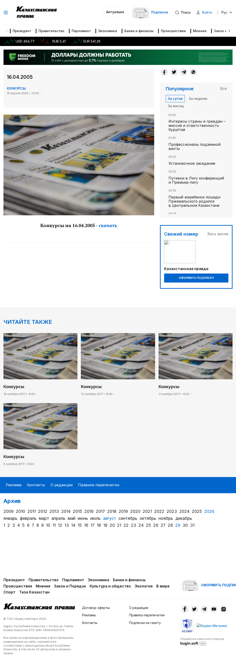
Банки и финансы (138, 31)
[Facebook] (164, 72)
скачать (108, 225)
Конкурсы (16, 88)
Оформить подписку (196, 278)
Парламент (81, 31)
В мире (163, 586)
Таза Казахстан (34, 592)
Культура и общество (110, 586)
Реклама (13, 485)
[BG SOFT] (202, 641)
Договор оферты (96, 608)
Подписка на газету (145, 623)
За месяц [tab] (176, 106)
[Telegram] (183, 72)
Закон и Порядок (70, 586)
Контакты (36, 485)
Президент (22, 31)
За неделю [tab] (198, 98)
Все (223, 88)
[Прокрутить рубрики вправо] (229, 31)
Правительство (51, 31)
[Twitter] (174, 72)
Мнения (199, 31)
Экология (144, 586)
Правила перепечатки (98, 485)
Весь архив (217, 233)
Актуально (115, 12)
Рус (224, 12)
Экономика (107, 31)
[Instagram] (223, 609)
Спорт (9, 592)
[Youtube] (214, 609)
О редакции (61, 485)
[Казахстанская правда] (37, 12)
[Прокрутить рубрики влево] (6, 31)
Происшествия (173, 31)
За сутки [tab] (175, 98)
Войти (207, 12)
